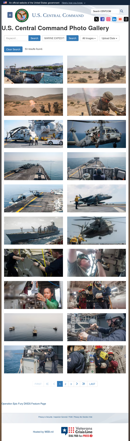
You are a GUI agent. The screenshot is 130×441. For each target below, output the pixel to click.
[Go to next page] (77, 384)
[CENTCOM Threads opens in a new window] (126, 19)
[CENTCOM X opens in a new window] (96, 19)
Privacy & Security (45, 417)
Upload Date (109, 38)
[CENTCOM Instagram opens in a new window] (108, 19)
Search (34, 38)
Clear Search (13, 49)
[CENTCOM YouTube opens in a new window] (120, 19)
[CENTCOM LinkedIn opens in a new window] (114, 19)
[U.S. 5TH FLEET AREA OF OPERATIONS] (33, 263)
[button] (74, 3)
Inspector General (60, 417)
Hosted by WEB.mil (43, 431)
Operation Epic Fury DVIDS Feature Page (24, 403)
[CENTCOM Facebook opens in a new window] (102, 19)
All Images (88, 38)
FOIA (71, 417)
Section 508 (87, 417)
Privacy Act (78, 417)
